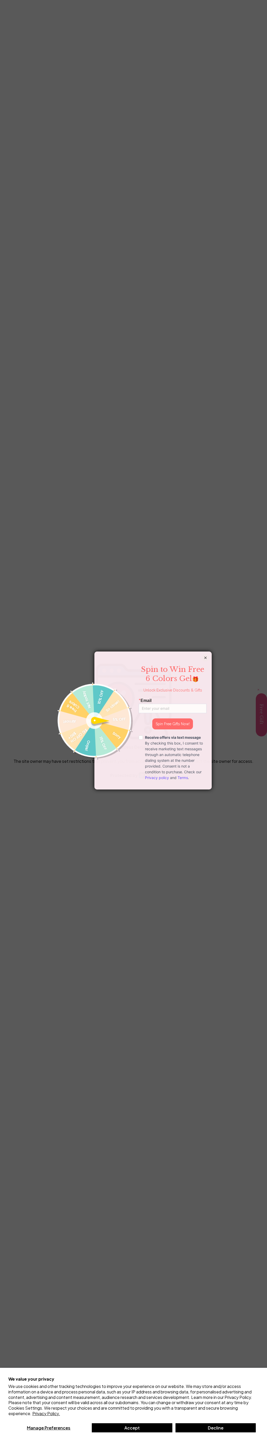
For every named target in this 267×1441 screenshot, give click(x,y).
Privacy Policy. (46, 1413)
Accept (132, 1428)
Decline (215, 1428)
